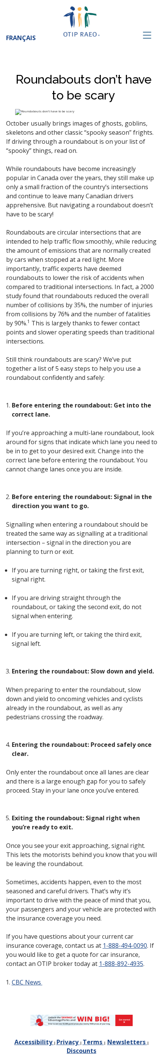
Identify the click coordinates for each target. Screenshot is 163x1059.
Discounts (81, 1051)
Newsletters (127, 1042)
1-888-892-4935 (121, 963)
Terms (93, 1042)
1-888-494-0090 (125, 945)
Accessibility (34, 1042)
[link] (81, 1020)
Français (21, 38)
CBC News (27, 982)
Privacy (68, 1042)
